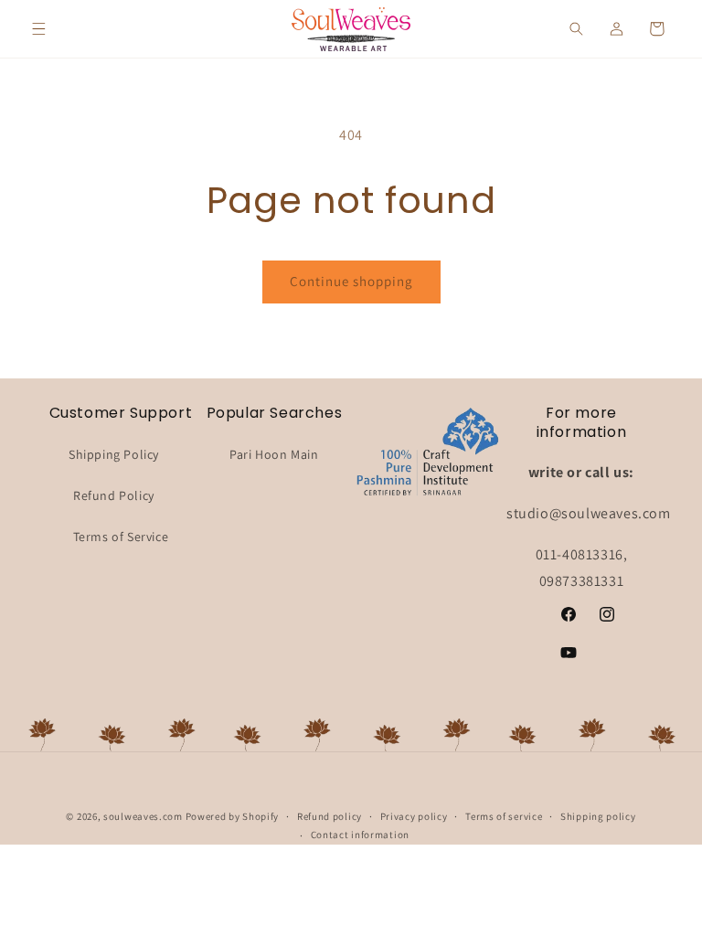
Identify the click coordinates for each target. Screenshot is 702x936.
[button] (38, 29)
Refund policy (329, 816)
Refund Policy (113, 495)
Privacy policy (414, 816)
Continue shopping (351, 281)
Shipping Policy (114, 454)
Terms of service (503, 816)
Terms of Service (121, 536)
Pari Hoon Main (273, 454)
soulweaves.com (143, 816)
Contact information (360, 834)
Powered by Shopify (233, 816)
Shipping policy (598, 816)
